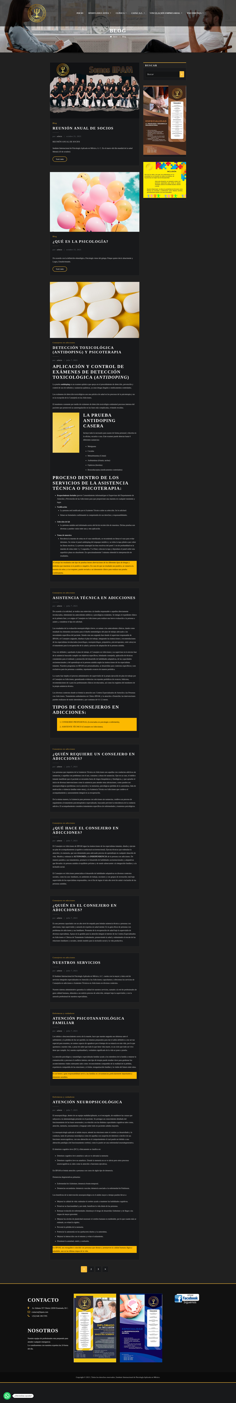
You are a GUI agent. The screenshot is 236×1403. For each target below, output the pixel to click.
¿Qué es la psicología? (80, 241)
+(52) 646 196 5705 (39, 1316)
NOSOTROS (43, 1330)
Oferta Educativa (98, 13)
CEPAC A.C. (137, 13)
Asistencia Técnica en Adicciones (94, 598)
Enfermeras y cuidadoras (63, 1013)
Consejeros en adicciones (64, 343)
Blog (55, 123)
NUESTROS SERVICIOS (77, 962)
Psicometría (194, 13)
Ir (182, 74)
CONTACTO (43, 1300)
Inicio (80, 13)
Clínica (120, 13)
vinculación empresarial (165, 13)
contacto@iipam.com (40, 1312)
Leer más (60, 159)
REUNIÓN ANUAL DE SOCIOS (83, 128)
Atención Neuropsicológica (87, 1102)
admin (57, 136)
